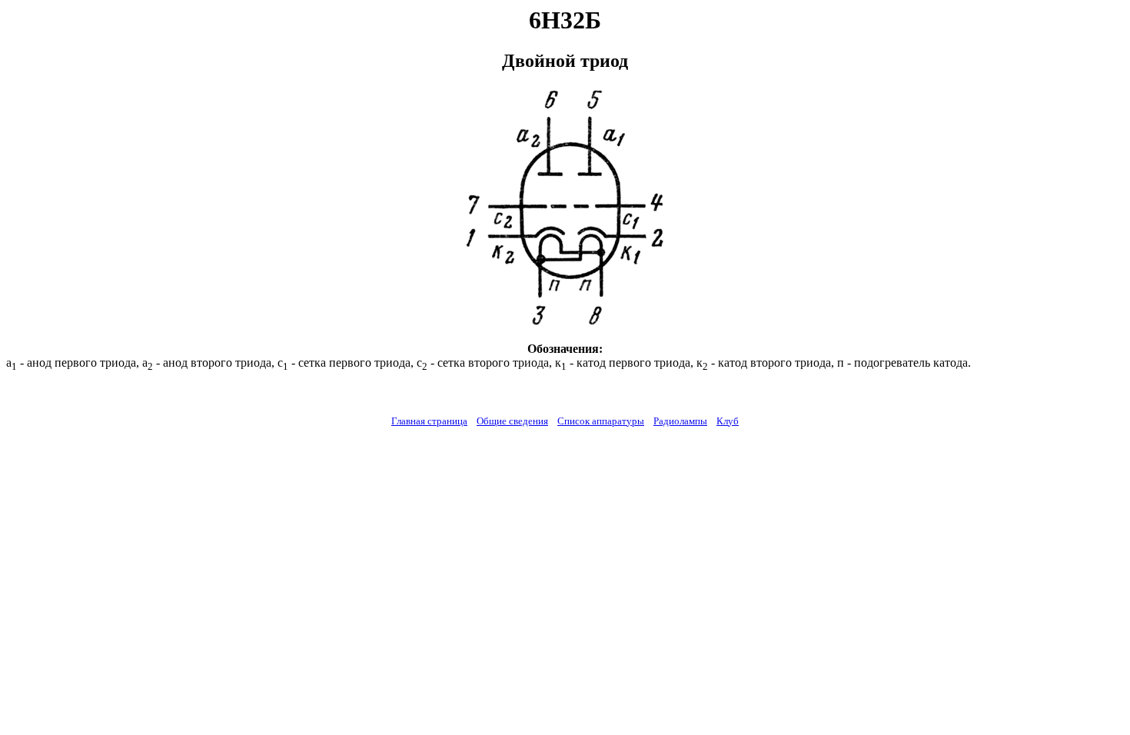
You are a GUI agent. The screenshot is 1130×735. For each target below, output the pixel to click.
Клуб (727, 421)
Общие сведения (512, 421)
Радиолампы (680, 421)
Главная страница (429, 421)
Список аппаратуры (600, 421)
